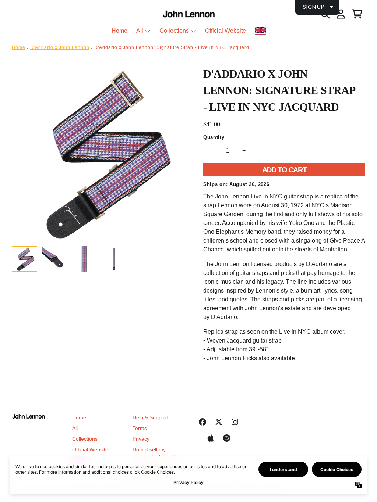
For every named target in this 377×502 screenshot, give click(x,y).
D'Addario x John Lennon (59, 47)
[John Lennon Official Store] (188, 14)
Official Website (90, 449)
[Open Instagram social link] (235, 422)
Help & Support (150, 417)
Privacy (141, 439)
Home (18, 47)
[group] (24, 259)
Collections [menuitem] (174, 31)
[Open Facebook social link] (202, 422)
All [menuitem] (139, 31)
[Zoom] (100, 153)
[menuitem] (260, 31)
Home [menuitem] (119, 31)
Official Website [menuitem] (225, 31)
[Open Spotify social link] (227, 438)
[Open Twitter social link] (219, 422)
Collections (85, 439)
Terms (140, 428)
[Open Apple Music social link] (210, 438)
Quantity (214, 137)
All (75, 428)
